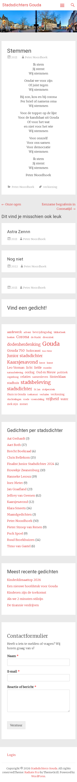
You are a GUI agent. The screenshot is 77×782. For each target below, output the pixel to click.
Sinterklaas (58, 377)
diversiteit (48, 337)
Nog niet (15, 259)
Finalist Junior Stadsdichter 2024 (30, 464)
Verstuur (16, 725)
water (64, 399)
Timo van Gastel (19, 546)
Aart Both (14, 445)
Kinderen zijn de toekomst (26, 592)
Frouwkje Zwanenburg (23, 470)
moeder (47, 367)
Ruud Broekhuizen (21, 540)
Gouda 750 (16, 350)
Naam (13, 656)
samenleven (40, 377)
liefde (38, 367)
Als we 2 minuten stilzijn (25, 599)
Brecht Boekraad (19, 451)
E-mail (13, 671)
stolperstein (48, 389)
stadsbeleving (36, 382)
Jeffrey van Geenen (21, 495)
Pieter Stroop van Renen (24, 527)
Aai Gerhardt (16, 438)
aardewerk (14, 332)
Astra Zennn (18, 231)
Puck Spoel (15, 533)
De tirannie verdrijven (23, 605)
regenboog (13, 377)
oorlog (30, 372)
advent (27, 332)
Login (11, 755)
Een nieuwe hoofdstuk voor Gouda (32, 586)
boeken (11, 337)
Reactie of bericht (21, 687)
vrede (26, 399)
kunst (50, 362)
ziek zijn (12, 404)
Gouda (51, 343)
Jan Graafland (17, 489)
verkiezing (50, 187)
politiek (62, 372)
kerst (42, 362)
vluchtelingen (14, 399)
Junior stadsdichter (25, 355)
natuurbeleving (15, 372)
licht (29, 367)
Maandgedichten (19, 514)
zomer (24, 404)
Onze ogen (11, 204)
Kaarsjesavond (22, 362)
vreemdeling (37, 399)
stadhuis (13, 383)
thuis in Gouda (16, 394)
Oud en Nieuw (46, 372)
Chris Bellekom (18, 457)
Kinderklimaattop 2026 (24, 580)
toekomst (32, 394)
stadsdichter (19, 388)
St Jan (37, 389)
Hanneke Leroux (19, 476)
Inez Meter (47, 351)
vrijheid (52, 399)
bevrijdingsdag (42, 332)
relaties (25, 377)
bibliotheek (59, 332)
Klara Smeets (16, 508)
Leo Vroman (15, 367)
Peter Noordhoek (36, 57)
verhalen (44, 394)
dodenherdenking (24, 344)
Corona (22, 337)
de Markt (36, 337)
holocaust (33, 350)
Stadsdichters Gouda (21, 5)
